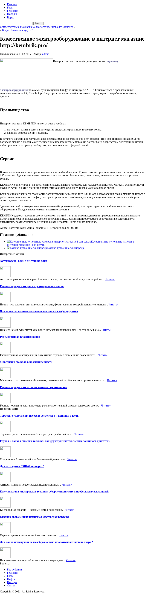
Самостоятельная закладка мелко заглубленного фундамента (36, 26)
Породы (12, 13)
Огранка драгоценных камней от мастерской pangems (34, 516)
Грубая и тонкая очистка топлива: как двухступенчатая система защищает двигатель (55, 440)
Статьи (11, 585)
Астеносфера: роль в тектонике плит (23, 260)
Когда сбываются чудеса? (17, 30)
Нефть (11, 579)
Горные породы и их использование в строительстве (33, 387)
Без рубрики (14, 569)
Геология (12, 10)
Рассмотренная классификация (20, 336)
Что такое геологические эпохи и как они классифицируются (39, 311)
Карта (10, 17)
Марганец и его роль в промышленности (26, 361)
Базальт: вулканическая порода (65, 247)
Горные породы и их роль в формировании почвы (32, 286)
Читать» (110, 279)
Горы (10, 7)
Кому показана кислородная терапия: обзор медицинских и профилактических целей (54, 491)
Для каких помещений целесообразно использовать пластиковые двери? (46, 542)
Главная (12, 4)
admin (45, 53)
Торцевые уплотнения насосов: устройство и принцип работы (39, 415)
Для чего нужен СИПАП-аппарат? (22, 466)
